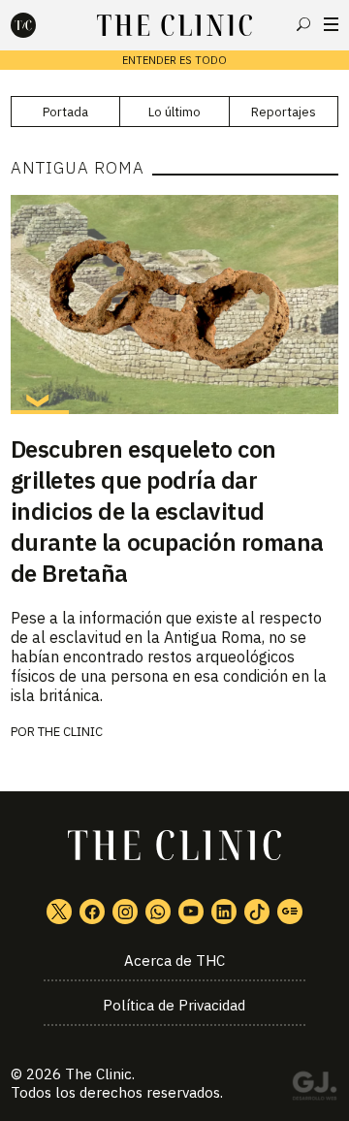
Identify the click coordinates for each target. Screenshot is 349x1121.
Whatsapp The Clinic (158, 911)
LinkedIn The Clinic (224, 911)
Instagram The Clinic (125, 911)
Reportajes (283, 112)
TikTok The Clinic (257, 911)
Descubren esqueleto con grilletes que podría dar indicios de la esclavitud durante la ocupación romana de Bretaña (167, 511)
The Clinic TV (191, 911)
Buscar (303, 24)
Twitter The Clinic (59, 911)
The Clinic (70, 731)
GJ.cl (314, 1089)
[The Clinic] (40, 25)
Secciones (331, 24)
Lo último (174, 112)
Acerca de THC (174, 960)
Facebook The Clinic (92, 911)
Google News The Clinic (289, 911)
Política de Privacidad (174, 1005)
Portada (65, 112)
